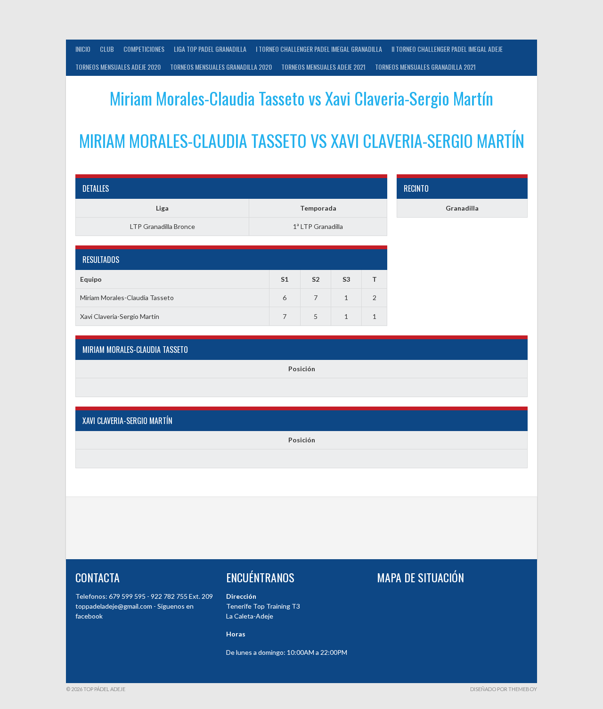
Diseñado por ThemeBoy (503, 689)
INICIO (82, 49)
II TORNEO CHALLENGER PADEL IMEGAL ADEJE (447, 49)
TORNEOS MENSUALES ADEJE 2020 (118, 67)
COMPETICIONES (143, 49)
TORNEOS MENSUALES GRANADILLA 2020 (221, 67)
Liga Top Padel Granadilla (210, 49)
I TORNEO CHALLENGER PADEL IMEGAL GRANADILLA (319, 49)
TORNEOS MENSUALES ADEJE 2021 (323, 67)
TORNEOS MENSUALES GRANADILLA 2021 (425, 67)
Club (107, 49)
